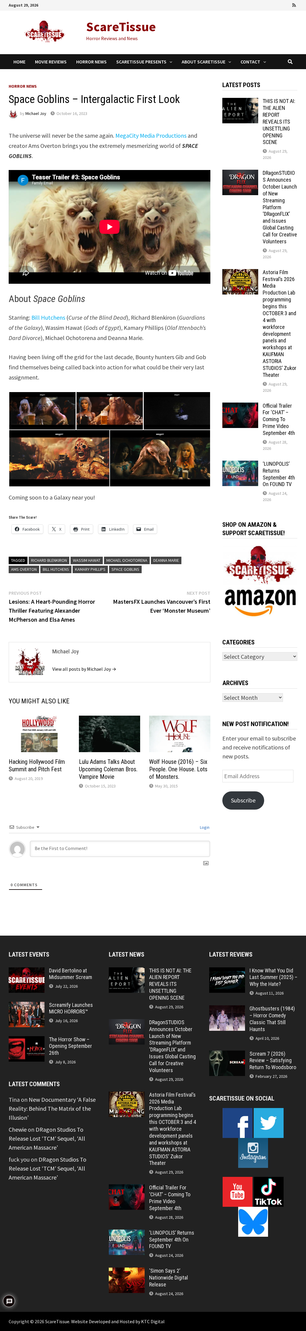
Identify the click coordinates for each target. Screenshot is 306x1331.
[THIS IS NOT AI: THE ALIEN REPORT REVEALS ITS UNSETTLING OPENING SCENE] (240, 102)
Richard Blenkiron (49, 560)
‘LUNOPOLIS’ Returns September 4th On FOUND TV (279, 474)
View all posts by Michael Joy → (84, 669)
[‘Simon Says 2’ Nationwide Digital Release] (127, 1272)
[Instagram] (286, 4)
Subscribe (243, 800)
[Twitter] (278, 4)
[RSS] (294, 4)
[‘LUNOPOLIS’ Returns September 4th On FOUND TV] (240, 465)
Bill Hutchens (48, 317)
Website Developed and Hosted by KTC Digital (118, 1321)
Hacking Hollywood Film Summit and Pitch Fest (37, 765)
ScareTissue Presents (141, 62)
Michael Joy (35, 113)
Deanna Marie (166, 560)
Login (204, 827)
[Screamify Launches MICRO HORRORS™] (27, 1006)
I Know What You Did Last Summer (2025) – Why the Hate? (273, 977)
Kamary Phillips (90, 569)
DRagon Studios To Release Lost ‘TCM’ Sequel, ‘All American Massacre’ (47, 1138)
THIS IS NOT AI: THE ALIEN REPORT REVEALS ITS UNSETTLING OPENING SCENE (279, 121)
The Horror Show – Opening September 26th (70, 1046)
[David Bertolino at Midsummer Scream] (27, 971)
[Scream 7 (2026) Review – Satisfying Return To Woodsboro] (227, 1055)
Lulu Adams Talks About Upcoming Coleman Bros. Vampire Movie (108, 769)
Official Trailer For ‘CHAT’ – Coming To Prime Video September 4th (279, 419)
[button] (42, 410)
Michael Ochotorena (126, 560)
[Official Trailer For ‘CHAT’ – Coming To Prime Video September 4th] (240, 407)
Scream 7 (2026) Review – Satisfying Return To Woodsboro (273, 1061)
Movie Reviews (51, 62)
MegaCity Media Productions (150, 135)
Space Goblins (125, 569)
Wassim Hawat (86, 560)
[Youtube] (270, 4)
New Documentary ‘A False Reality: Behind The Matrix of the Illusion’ (52, 1108)
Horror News (91, 62)
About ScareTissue (203, 62)
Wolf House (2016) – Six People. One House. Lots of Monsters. (178, 769)
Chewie (18, 1129)
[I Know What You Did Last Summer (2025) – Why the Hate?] (227, 971)
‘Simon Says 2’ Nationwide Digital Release (168, 1278)
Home (19, 62)
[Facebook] (261, 4)
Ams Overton (24, 569)
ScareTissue (121, 26)
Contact (250, 62)
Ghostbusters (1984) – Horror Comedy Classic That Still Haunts (272, 1018)
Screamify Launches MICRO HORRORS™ (71, 1008)
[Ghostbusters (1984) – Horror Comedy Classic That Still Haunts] (227, 1009)
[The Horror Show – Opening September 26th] (27, 1040)
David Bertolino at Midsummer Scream (70, 974)
